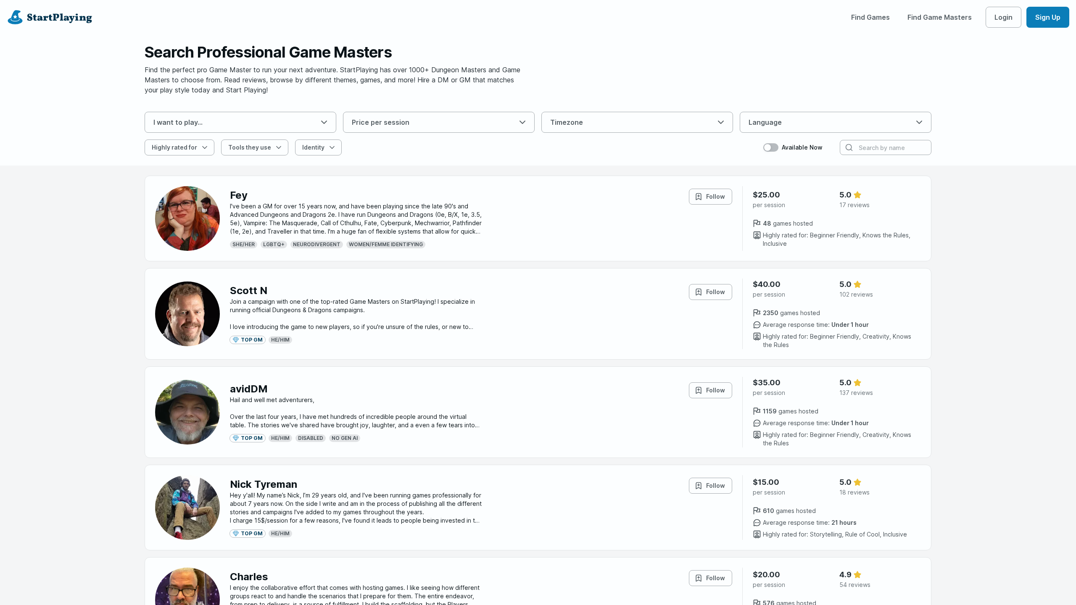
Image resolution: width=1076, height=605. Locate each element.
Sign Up (1047, 17)
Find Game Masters (939, 17)
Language (765, 122)
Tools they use (249, 147)
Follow (715, 196)
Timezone (566, 122)
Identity (313, 147)
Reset (364, 147)
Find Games (870, 17)
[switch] (770, 147)
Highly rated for (174, 147)
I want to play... (178, 122)
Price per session (380, 122)
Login (1003, 17)
